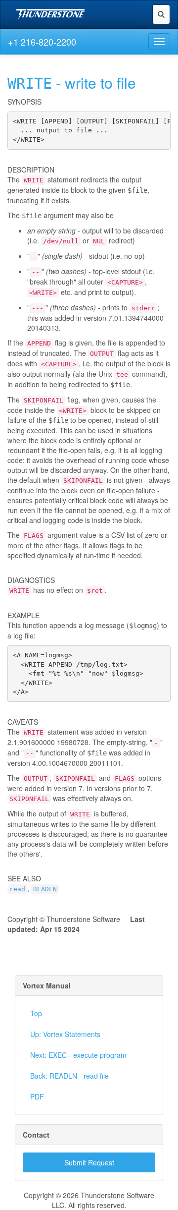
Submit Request (89, 1162)
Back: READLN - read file (69, 1076)
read (17, 889)
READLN (45, 889)
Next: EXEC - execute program (78, 1055)
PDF (37, 1096)
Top (36, 1013)
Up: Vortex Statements (65, 1034)
